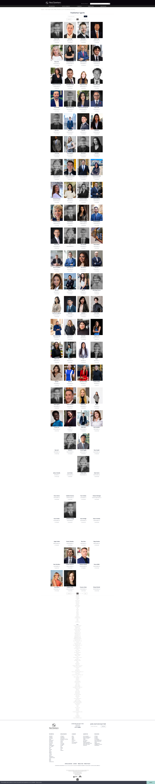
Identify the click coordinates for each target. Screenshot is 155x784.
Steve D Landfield (56, 267)
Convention (77, 710)
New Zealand (77, 715)
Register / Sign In (84, 3)
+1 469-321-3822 (70, 499)
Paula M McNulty (96, 518)
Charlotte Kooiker (83, 198)
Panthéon (77, 712)
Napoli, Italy (77, 699)
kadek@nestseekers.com (70, 40)
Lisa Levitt (83, 335)
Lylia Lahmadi (83, 244)
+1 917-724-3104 (96, 88)
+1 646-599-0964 (96, 522)
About (46, 9)
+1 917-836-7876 (56, 225)
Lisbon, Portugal (77, 681)
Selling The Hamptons (86, 742)
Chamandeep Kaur (70, 61)
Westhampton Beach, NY (77, 638)
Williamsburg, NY (77, 633)
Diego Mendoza (96, 541)
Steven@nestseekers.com (57, 497)
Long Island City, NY (77, 632)
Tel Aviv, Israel (77, 672)
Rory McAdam (83, 495)
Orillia (78, 706)
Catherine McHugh (70, 518)
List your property (86, 736)
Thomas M (70, 450)
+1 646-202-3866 (70, 339)
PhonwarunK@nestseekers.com (83, 109)
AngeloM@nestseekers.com (56, 543)
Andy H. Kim (96, 107)
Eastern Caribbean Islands (77, 717)
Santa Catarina (77, 692)
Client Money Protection (77, 774)
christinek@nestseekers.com (56, 86)
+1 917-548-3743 (70, 453)
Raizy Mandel (96, 450)
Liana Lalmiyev (97, 244)
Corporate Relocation (98, 741)
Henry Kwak (56, 244)
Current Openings (67, 9)
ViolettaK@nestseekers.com (83, 223)
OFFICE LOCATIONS (68, 763)
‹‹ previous (69, 19)
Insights (84, 739)
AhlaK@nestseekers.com (70, 200)
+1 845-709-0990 (96, 476)
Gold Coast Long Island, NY (77, 640)
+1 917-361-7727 (96, 362)
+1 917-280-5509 (96, 65)
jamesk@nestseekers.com (97, 40)
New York (62, 740)
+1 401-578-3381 (96, 499)
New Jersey (77, 602)
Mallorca (77, 680)
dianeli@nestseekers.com (70, 360)
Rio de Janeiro (77, 693)
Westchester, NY (77, 644)
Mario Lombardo (70, 404)
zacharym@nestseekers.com (70, 566)
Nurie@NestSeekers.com (57, 566)
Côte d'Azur (77, 667)
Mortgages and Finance (98, 744)
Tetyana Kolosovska (97, 176)
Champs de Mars (77, 688)
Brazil (77, 620)
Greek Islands (77, 696)
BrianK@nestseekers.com (83, 40)
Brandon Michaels (83, 564)
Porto (77, 656)
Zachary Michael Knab (70, 176)
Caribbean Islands (77, 617)
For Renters (96, 738)
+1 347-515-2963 (96, 248)
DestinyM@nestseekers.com (70, 543)
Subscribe (103, 726)
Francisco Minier (83, 587)
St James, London (77, 628)
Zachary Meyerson (70, 564)
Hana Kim (57, 130)
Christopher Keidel (70, 84)
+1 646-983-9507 (83, 156)
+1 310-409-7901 (70, 476)
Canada (77, 614)
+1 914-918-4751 (83, 248)
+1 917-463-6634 (83, 316)
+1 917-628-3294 (56, 65)
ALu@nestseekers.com (96, 406)
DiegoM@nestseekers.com (96, 543)
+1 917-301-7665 (83, 499)
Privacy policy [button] (39, 782)
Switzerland (77, 716)
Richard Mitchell (96, 587)
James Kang (96, 38)
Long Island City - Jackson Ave (77, 687)
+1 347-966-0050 (56, 156)
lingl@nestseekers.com (96, 360)
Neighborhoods (97, 743)
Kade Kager (70, 38)
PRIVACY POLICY (87, 763)
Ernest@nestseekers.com (83, 63)
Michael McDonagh (97, 495)
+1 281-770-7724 (83, 88)
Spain (77, 610)
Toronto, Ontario (77, 650)
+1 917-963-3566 (56, 476)
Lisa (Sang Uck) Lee (97, 290)
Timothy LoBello (96, 381)
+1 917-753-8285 (70, 385)
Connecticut (77, 603)
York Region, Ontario (77, 660)
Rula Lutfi (57, 450)
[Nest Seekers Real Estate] (52, 2)
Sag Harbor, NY (77, 639)
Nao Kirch (97, 153)
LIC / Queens (77, 606)
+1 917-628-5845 (56, 293)
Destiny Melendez (70, 541)
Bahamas (77, 689)
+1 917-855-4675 (70, 156)
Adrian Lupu (83, 427)
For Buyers (96, 736)
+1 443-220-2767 (56, 339)
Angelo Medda (57, 541)
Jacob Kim (70, 130)
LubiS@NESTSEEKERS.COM (70, 246)
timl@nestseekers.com (96, 383)
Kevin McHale (57, 518)
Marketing (91, 6)
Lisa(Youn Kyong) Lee (56, 313)
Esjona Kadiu (56, 38)
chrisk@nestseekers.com (70, 86)
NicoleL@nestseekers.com (83, 314)
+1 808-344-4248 (70, 362)
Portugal (77, 609)
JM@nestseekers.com (56, 474)
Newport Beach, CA (77, 682)
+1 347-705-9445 (70, 545)
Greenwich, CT (77, 631)
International (77, 678)
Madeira (77, 662)
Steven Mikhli (96, 564)
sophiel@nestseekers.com (57, 360)
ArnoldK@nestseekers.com (96, 223)
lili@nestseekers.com (83, 360)
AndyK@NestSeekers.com (96, 109)
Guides (96, 742)
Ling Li (96, 358)
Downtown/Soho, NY (77, 629)
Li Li (83, 358)
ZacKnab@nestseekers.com (70, 177)
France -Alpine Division (77, 698)
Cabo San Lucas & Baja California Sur (77, 671)
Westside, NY (77, 627)
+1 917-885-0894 (70, 316)
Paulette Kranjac (56, 221)
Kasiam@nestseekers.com (70, 520)
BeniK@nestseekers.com (97, 200)
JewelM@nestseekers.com (70, 474)
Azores (77, 658)
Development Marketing (64, 739)
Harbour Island (77, 691)
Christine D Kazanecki (56, 84)
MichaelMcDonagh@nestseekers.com (96, 497)
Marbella (77, 677)
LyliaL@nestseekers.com (83, 246)
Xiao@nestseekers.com (83, 383)
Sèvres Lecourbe (77, 707)
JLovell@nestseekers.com (83, 406)
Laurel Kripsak (70, 221)
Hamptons (77, 597)
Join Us (63, 9)
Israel (77, 618)
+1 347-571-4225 (83, 590)
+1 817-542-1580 (70, 42)
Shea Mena (83, 541)
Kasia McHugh (83, 518)
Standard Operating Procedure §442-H (77, 771)
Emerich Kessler (96, 84)
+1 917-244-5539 (83, 293)
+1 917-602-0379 (96, 293)
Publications (85, 745)
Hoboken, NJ (77, 646)
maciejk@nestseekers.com (97, 63)
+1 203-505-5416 (56, 362)
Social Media (85, 740)
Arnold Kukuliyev (96, 221)
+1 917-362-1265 (56, 42)
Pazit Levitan (70, 335)
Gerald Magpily (83, 450)
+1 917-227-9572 (56, 385)
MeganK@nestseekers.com (83, 86)
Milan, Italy (77, 684)
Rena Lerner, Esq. (56, 335)
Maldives (61, 750)
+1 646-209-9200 (83, 225)
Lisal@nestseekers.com (83, 337)
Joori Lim (56, 381)
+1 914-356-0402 (83, 545)
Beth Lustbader (97, 427)
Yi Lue (70, 427)
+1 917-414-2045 (56, 590)
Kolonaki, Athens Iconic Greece (77, 665)
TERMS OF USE (80, 763)
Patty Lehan (96, 313)
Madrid (77, 653)
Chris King (57, 153)
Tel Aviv (61, 748)
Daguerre (77, 709)
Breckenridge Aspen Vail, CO (77, 645)
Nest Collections (77, 703)
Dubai (77, 619)
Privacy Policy (73, 9)
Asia (61, 749)
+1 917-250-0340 (70, 293)
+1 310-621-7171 (97, 385)
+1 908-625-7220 (70, 225)
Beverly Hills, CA (77, 626)
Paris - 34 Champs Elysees (78, 702)
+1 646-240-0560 (56, 316)
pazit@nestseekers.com (70, 337)
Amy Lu (96, 404)
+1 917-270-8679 (56, 522)
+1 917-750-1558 (83, 65)
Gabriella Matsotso (70, 495)
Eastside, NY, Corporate (77, 625)
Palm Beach (77, 601)
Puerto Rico (77, 664)
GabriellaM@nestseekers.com (70, 497)
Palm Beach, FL (77, 670)
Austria (77, 668)
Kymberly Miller (70, 587)
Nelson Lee (70, 313)
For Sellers (96, 737)
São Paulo (77, 690)
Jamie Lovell (83, 404)
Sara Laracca (83, 267)
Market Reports (97, 745)
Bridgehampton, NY (77, 636)
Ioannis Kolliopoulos (83, 176)
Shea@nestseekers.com (83, 543)
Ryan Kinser (83, 153)
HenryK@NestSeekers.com (56, 246)
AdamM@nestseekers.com (96, 474)
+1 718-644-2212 (96, 42)
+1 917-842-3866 (70, 202)
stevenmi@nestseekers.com (96, 566)
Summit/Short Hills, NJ (77, 648)
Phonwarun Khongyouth (83, 107)
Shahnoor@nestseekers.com (70, 109)
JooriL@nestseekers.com (57, 383)
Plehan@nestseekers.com (97, 314)
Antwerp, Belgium (77, 686)
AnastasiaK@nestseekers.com (56, 200)
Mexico (77, 615)
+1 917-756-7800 (83, 385)
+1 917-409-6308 (70, 88)
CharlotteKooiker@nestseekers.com (83, 200)
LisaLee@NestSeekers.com (56, 314)
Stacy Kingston (70, 153)
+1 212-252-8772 (70, 65)
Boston (77, 649)
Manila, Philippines (78, 654)
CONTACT (75, 763)
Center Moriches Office (77, 643)
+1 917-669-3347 (96, 316)
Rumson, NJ (77, 683)
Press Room (59, 9)
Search (85, 16)
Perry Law (97, 267)
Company (79, 6)
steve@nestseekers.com (57, 269)
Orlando (77, 708)
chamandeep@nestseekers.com (70, 63)
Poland (77, 697)
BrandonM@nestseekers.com (83, 566)
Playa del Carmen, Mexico (77, 657)
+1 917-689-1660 (56, 453)
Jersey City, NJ (77, 647)
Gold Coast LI (77, 600)
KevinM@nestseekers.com (57, 520)
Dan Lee (70, 290)
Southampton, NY (77, 634)
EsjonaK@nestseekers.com (57, 40)
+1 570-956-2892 (96, 545)
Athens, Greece (77, 685)
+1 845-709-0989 (56, 499)
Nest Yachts (77, 695)
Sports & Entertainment (98, 740)
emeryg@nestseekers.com (97, 86)
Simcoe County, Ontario (77, 666)
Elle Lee (83, 290)
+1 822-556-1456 (56, 248)
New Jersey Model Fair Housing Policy (77, 773)
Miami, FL (77, 651)
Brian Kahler (83, 38)
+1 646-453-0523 (83, 42)
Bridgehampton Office (77, 637)
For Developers (97, 739)
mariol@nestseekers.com (70, 406)
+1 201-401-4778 (70, 522)
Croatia (77, 613)
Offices (55, 9)
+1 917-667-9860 (83, 202)
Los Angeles (77, 598)
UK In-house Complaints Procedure (77, 772)
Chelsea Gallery (77, 630)
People (49, 9)
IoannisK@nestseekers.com (83, 177)
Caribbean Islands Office (77, 701)
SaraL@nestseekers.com (83, 269)
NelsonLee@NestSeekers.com (70, 314)
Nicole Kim (97, 130)
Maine (78, 705)
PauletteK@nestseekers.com (56, 223)
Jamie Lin (70, 381)
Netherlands (77, 704)
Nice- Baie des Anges (77, 694)
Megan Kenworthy (83, 84)
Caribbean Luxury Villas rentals (77, 711)
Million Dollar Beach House (87, 743)
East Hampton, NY (77, 635)
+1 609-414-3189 (70, 179)
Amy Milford (56, 587)
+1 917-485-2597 (83, 179)
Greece (77, 611)
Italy (77, 608)
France (77, 607)
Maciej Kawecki (96, 61)
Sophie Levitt (56, 358)
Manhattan (77, 596)
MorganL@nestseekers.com (96, 337)
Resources (103, 6)
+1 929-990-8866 (83, 362)
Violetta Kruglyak (83, 221)
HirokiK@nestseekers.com (57, 177)
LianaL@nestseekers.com (97, 246)
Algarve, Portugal (77, 700)
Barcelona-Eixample (77, 652)
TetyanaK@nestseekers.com (96, 177)
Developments (66, 6)
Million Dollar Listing (86, 744)
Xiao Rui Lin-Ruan (83, 381)
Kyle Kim (83, 130)
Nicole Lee (83, 313)
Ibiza (77, 675)
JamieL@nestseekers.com (70, 383)
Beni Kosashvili (97, 198)
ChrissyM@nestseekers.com (83, 474)
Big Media (84, 741)
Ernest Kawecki (83, 61)
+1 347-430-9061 (56, 202)
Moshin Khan (56, 107)
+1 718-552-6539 (96, 453)
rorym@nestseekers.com (83, 497)
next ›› (86, 19)
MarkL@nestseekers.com (70, 269)
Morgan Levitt (96, 335)
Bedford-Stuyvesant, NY (77, 676)
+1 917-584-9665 (96, 156)
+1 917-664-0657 (83, 453)
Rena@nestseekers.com (57, 337)
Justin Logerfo (56, 404)
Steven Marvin (57, 495)
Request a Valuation (86, 738)
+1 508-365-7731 (96, 339)
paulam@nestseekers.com (97, 520)
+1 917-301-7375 (56, 88)
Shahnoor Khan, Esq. (70, 107)
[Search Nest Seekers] (109, 3)
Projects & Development (87, 737)
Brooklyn (77, 604)
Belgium (77, 612)
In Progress (62, 736)
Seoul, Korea (77, 669)
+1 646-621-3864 (70, 590)
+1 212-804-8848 (56, 179)
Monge (77, 714)
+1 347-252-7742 (96, 225)
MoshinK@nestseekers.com (56, 109)
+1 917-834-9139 (96, 179)
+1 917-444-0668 (83, 339)
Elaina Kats (56, 61)
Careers (52, 9)
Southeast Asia (77, 621)
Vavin (77, 713)
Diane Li (70, 358)
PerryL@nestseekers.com (97, 269)
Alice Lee (56, 290)
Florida (61, 742)
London (61, 741)
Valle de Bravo (77, 663)
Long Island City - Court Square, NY (77, 674)
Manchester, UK (77, 659)
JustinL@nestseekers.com (57, 406)
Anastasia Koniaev (56, 198)
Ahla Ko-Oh (70, 198)
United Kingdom (77, 605)
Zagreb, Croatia (77, 655)
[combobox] (99, 3)
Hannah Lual (56, 427)
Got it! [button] (150, 782)
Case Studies (62, 738)
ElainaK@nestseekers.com (57, 63)
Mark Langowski (70, 267)
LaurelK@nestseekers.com (70, 223)
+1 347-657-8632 (96, 590)
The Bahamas (77, 616)
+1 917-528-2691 (56, 545)
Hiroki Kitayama (56, 176)
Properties (52, 6)
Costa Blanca (77, 673)
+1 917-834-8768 (96, 202)
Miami (78, 599)
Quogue (77, 642)
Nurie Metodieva (56, 564)
